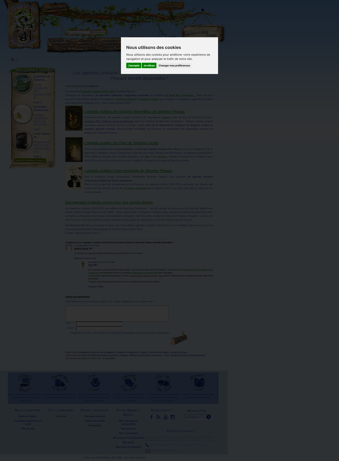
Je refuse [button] (149, 65)
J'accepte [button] (133, 65)
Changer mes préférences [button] (174, 65)
